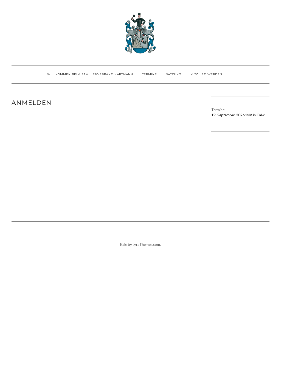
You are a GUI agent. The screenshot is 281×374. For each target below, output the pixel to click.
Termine (149, 74)
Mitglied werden (206, 74)
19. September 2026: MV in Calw (238, 115)
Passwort (57, 141)
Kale (123, 244)
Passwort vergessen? (107, 199)
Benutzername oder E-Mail (76, 117)
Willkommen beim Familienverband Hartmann (90, 74)
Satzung (173, 74)
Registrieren (139, 182)
